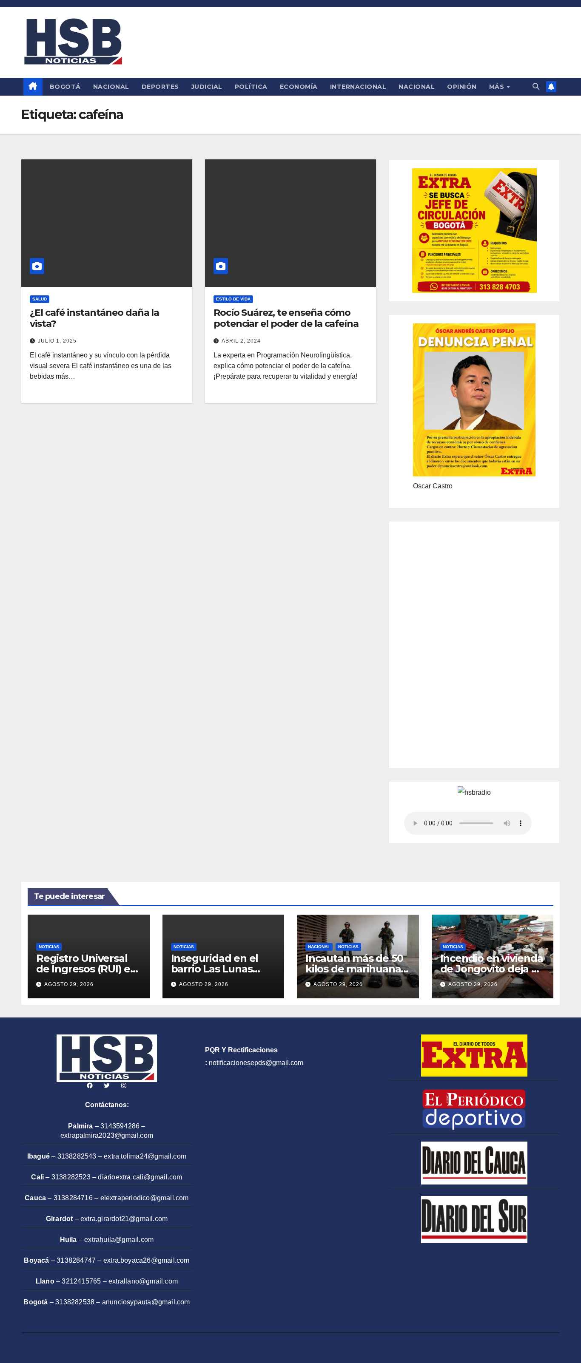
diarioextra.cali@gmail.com (140, 1177)
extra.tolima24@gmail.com (145, 1156)
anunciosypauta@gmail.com (146, 1302)
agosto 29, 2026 (69, 984)
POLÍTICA (251, 87)
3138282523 (71, 1177)
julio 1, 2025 (57, 341)
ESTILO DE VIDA (233, 299)
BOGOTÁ (65, 87)
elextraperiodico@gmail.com (144, 1197)
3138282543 (77, 1156)
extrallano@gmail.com (143, 1281)
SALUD (39, 299)
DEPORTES (160, 87)
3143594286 (120, 1126)
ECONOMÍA (299, 87)
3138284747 (76, 1260)
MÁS (497, 87)
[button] (536, 86)
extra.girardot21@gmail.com (124, 1218)
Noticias (49, 946)
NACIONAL (111, 87)
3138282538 (74, 1302)
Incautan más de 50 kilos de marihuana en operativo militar (354, 969)
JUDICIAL (206, 87)
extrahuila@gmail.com (119, 1239)
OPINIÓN (462, 87)
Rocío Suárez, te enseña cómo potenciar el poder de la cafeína (286, 318)
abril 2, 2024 (241, 341)
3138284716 (73, 1197)
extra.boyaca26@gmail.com (146, 1260)
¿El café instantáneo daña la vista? (94, 318)
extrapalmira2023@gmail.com (106, 1135)
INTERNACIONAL (358, 87)
